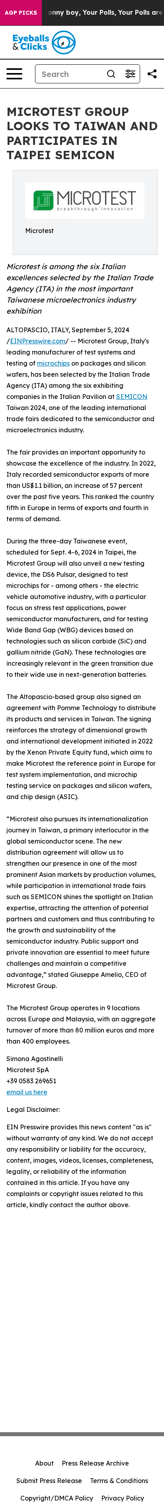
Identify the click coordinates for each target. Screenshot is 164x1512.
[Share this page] (152, 74)
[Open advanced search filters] (130, 74)
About (44, 1463)
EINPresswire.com (37, 341)
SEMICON (131, 397)
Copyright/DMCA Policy (56, 1498)
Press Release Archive (95, 1463)
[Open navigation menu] (14, 74)
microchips (53, 363)
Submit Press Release (49, 1481)
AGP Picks (21, 12)
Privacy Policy (122, 1498)
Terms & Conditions (119, 1481)
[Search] (111, 74)
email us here (26, 1092)
